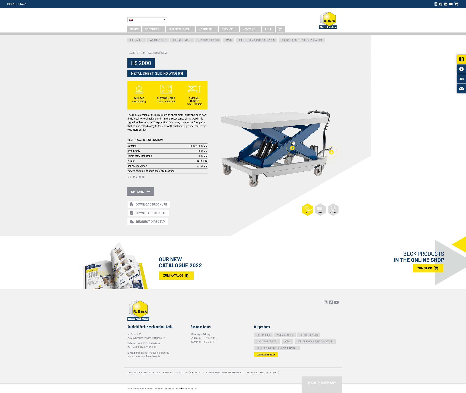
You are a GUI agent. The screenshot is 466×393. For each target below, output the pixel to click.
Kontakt (249, 29)
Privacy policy (152, 372)
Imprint (11, 4)
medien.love (192, 388)
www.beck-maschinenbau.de (143, 356)
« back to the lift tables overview (147, 53)
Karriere (205, 29)
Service (227, 29)
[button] (140, 191)
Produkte (152, 29)
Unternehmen (179, 29)
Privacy (21, 4)
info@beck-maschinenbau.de (152, 352)
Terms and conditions (174, 372)
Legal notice (134, 372)
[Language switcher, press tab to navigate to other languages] (147, 19)
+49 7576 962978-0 (149, 343)
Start (134, 29)
